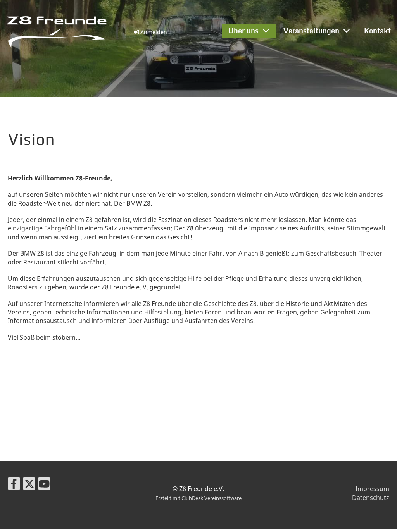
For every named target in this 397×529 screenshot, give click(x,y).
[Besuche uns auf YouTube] (44, 485)
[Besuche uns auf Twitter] (29, 485)
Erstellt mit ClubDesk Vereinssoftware (198, 498)
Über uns (243, 30)
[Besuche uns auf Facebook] (14, 485)
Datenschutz (370, 497)
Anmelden (153, 32)
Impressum (372, 488)
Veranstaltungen (311, 30)
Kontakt (377, 30)
